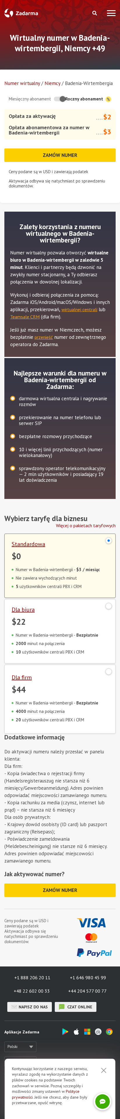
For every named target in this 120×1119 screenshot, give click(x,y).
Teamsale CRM (25, 317)
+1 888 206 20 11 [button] (32, 977)
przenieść (44, 337)
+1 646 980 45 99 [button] (88, 977)
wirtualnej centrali (79, 309)
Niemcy (52, 83)
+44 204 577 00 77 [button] (87, 991)
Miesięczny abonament (30, 99)
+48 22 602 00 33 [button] (32, 991)
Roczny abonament (84, 99)
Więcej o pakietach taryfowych (86, 525)
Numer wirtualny (22, 83)
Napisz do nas (33, 1007)
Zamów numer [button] (60, 155)
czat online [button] (79, 1007)
